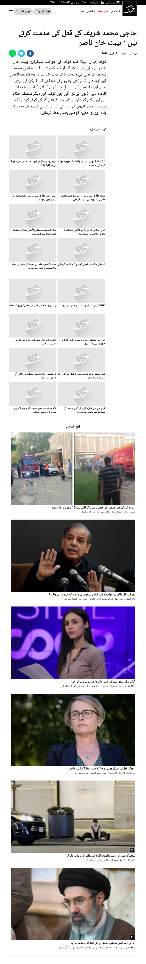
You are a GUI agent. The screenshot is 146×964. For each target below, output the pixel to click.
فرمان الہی (110, 2)
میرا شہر (133, 54)
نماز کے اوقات (94, 2)
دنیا (82, 11)
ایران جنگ (103, 11)
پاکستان (91, 11)
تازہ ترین (115, 11)
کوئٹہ (123, 54)
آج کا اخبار (44, 11)
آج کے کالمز (25, 11)
